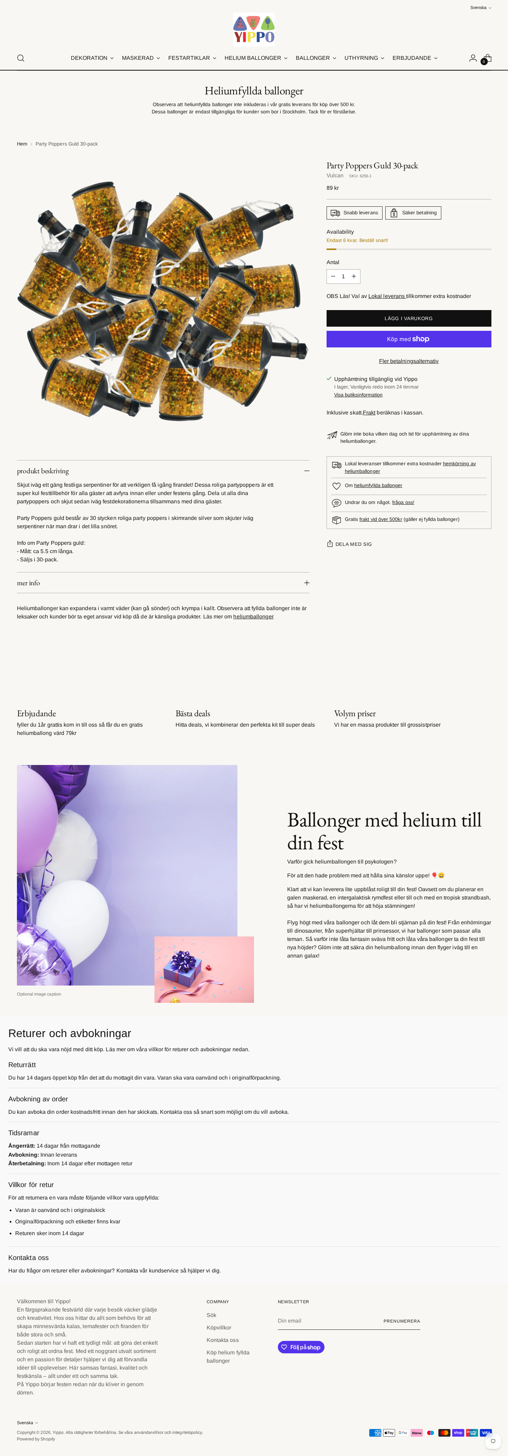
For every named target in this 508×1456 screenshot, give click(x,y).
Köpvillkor (219, 1328)
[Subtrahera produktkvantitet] (333, 276)
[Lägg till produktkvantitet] (354, 276)
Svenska (478, 7)
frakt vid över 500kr (380, 519)
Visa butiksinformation (358, 395)
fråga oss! (403, 502)
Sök (211, 1315)
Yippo (58, 1432)
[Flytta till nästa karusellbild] (485, 670)
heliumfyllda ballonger (378, 485)
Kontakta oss (223, 1340)
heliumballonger (253, 616)
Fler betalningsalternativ (409, 361)
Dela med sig (354, 544)
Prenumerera (402, 1321)
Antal (333, 262)
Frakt (369, 413)
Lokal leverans (387, 296)
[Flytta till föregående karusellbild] (470, 671)
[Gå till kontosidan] (473, 58)
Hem (22, 144)
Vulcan (335, 175)
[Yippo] (254, 29)
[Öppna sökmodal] (21, 58)
